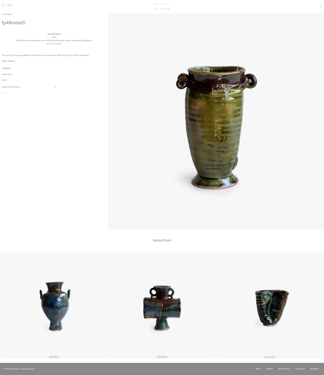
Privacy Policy (284, 369)
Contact (269, 369)
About (258, 369)
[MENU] (3, 6)
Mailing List (300, 369)
